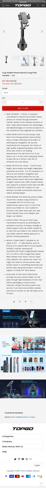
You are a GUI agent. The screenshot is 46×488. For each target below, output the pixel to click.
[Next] (42, 31)
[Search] (38, 5)
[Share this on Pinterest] (25, 301)
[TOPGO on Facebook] (19, 459)
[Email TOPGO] (30, 459)
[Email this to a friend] (31, 301)
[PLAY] (23, 31)
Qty (3, 98)
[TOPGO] (23, 5)
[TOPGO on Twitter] (15, 459)
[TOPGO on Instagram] (26, 459)
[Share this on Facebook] (19, 301)
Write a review (29, 417)
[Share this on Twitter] (14, 301)
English (37, 465)
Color (4, 88)
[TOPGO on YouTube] (22, 459)
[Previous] (4, 31)
